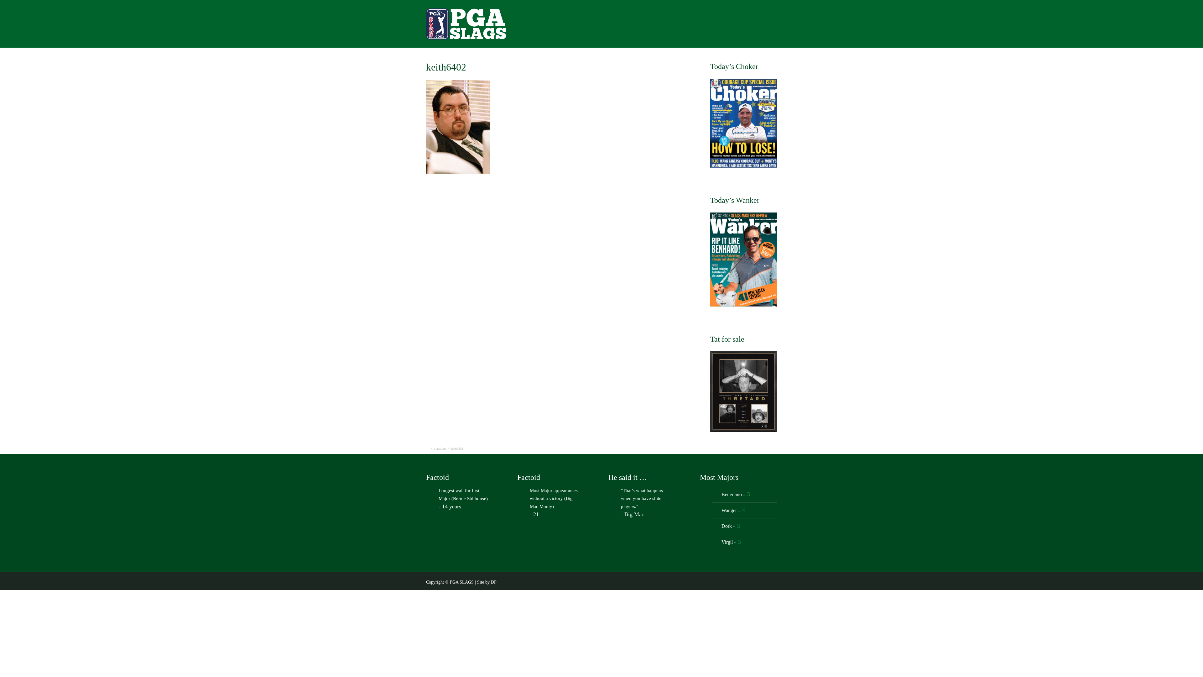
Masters (676, 26)
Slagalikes (440, 448)
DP (494, 582)
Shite (783, 26)
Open (648, 26)
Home (621, 26)
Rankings (753, 26)
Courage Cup (714, 26)
